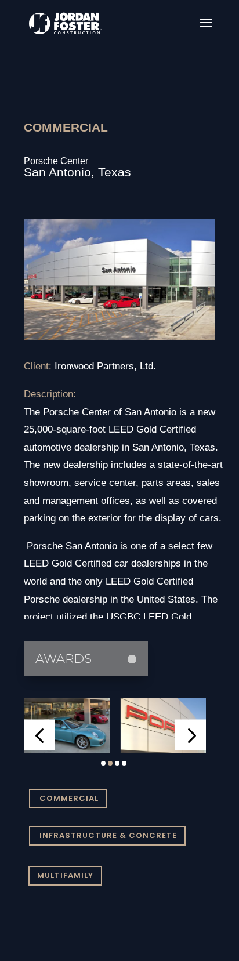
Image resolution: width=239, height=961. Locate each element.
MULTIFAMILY (65, 875)
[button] (39, 735)
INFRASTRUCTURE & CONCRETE (108, 835)
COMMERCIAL (69, 798)
